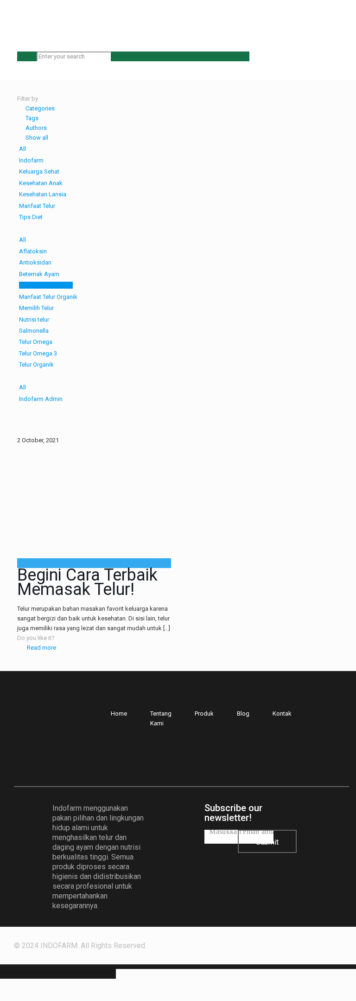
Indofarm (31, 160)
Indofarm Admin (41, 398)
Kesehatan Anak (41, 183)
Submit (267, 842)
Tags (31, 118)
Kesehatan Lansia (42, 194)
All (22, 148)
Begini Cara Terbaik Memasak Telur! (87, 582)
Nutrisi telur (34, 319)
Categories (40, 108)
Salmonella (34, 330)
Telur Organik (36, 364)
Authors (36, 127)
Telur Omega (35, 341)
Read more (41, 647)
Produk (204, 713)
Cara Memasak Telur (46, 285)
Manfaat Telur (37, 205)
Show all (36, 137)
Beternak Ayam (39, 274)
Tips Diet (31, 216)
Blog (243, 713)
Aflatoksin (33, 251)
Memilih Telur (36, 307)
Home (119, 713)
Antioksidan (35, 262)
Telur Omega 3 (38, 353)
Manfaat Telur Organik (48, 296)
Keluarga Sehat (39, 171)
